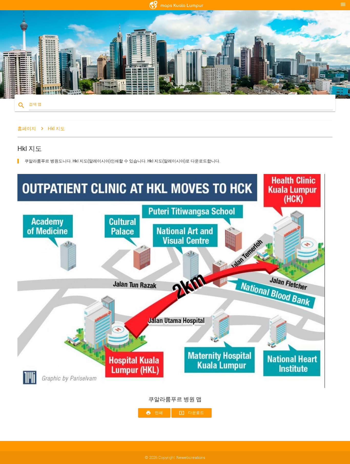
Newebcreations (191, 457)
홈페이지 (26, 128)
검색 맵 (35, 104)
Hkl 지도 (56, 128)
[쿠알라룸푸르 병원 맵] (171, 386)
